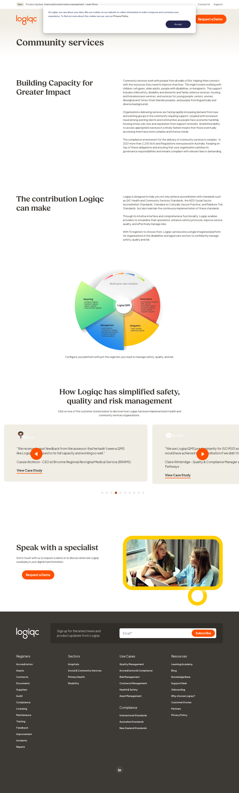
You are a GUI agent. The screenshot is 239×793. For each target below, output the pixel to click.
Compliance (23, 702)
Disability (73, 683)
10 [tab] (143, 493)
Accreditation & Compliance (136, 670)
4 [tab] (116, 493)
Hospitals (73, 664)
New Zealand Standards (133, 728)
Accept (178, 24)
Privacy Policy (120, 16)
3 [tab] (111, 493)
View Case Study (73, 475)
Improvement (24, 734)
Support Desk (179, 683)
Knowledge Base (180, 676)
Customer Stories (181, 702)
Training (20, 721)
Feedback (22, 727)
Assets (20, 670)
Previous (36, 454)
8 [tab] (134, 493)
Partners (176, 708)
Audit (19, 695)
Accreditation (24, 664)
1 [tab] (102, 493)
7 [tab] (129, 493)
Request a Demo (210, 19)
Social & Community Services (84, 670)
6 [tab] (125, 493)
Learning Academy (182, 664)
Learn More (92, 4)
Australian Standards (132, 721)
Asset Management (131, 695)
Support (218, 4)
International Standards (133, 715)
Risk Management (130, 676)
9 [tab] (139, 493)
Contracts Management (133, 683)
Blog (174, 670)
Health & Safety (129, 689)
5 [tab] (120, 493)
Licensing (21, 708)
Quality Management (132, 664)
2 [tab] (107, 493)
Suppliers (21, 689)
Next (203, 454)
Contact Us (204, 4)
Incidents (21, 740)
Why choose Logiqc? (183, 695)
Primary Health (76, 676)
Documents (23, 683)
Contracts (22, 676)
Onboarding (178, 689)
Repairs (20, 746)
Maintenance (23, 715)
